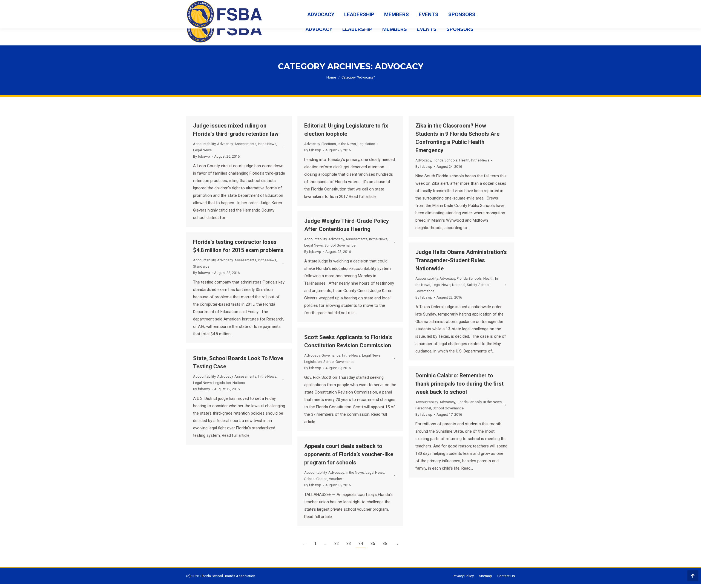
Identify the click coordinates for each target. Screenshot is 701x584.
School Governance (339, 245)
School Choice (315, 479)
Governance (330, 355)
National (458, 285)
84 (360, 543)
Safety (472, 285)
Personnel (423, 408)
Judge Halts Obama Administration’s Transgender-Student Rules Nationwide (461, 260)
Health (464, 160)
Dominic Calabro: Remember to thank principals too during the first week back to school (459, 383)
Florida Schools (445, 160)
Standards (201, 266)
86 (385, 543)
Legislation (366, 144)
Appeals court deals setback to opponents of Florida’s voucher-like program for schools (348, 454)
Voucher (335, 479)
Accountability (204, 144)
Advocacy (225, 144)
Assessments (245, 144)
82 (336, 543)
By (201, 156)
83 (348, 543)
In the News (267, 144)
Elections (328, 144)
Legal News (202, 150)
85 (372, 543)
